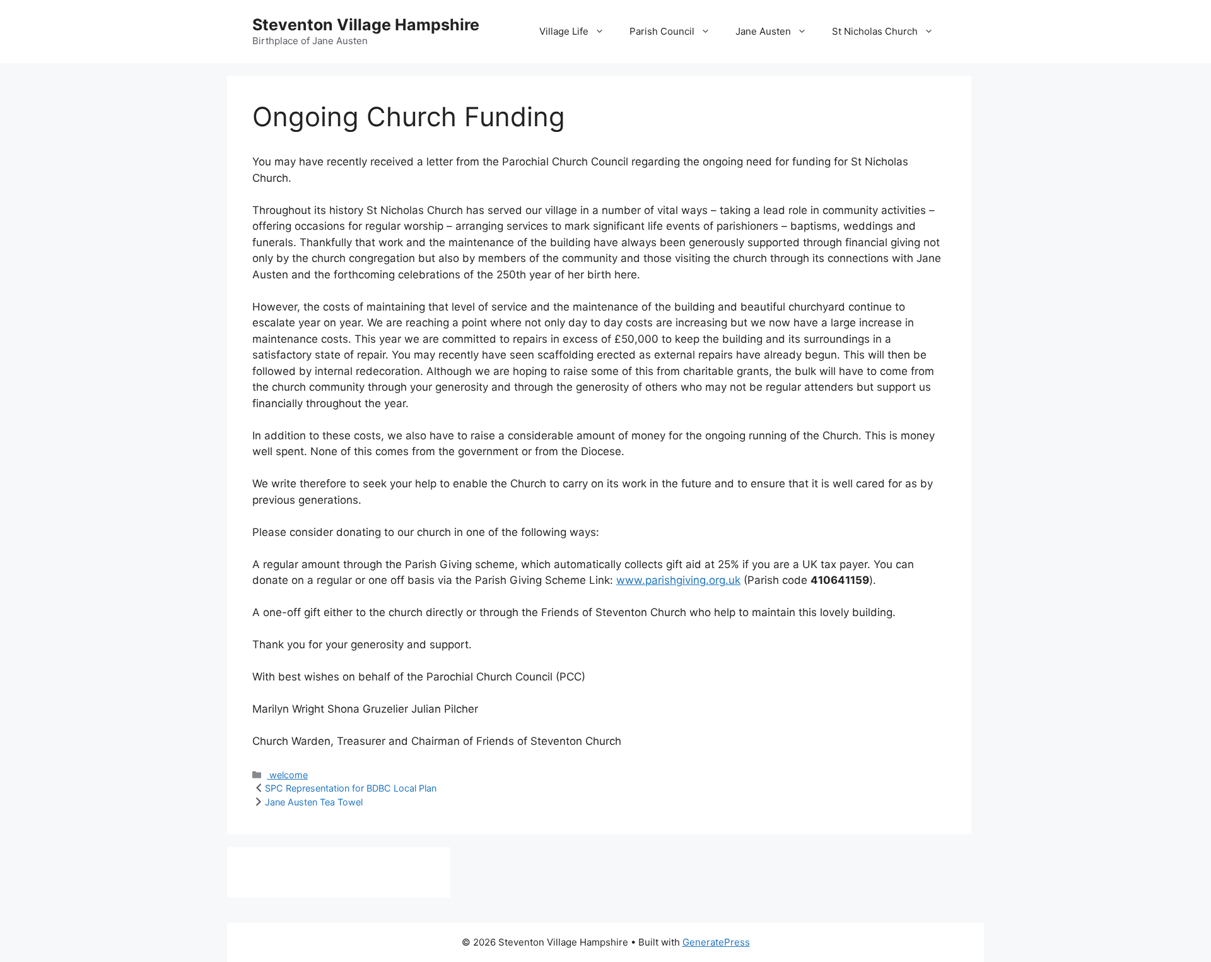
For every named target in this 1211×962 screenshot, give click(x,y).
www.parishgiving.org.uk (678, 580)
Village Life (563, 31)
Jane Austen (763, 31)
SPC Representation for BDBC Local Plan (350, 788)
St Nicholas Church (875, 31)
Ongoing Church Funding (408, 116)
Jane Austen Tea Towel (314, 802)
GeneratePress (716, 942)
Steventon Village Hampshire (365, 24)
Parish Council (661, 31)
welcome (287, 774)
